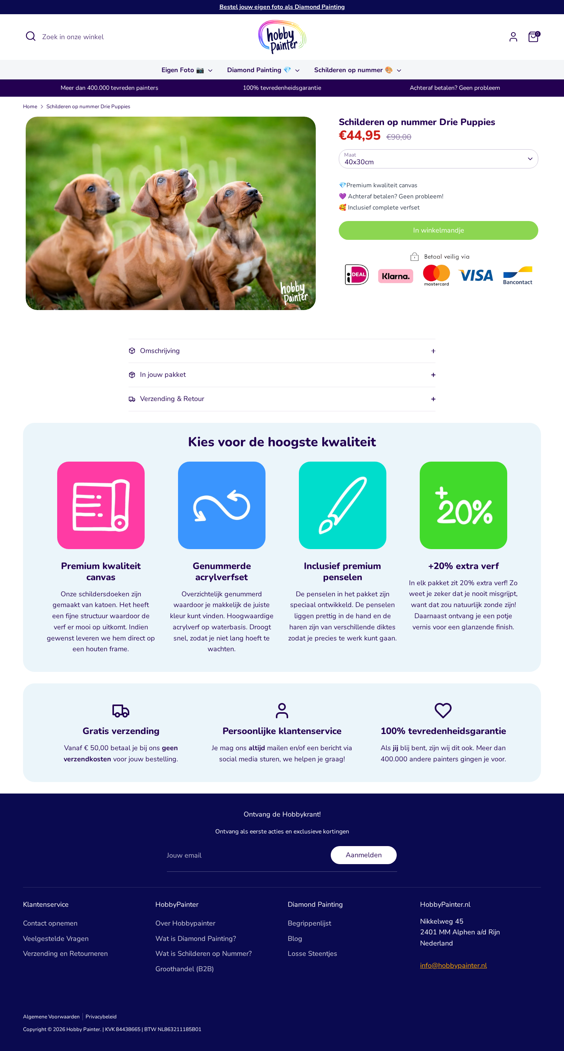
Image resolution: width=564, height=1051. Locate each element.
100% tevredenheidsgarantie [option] (282, 88)
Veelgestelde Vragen (56, 938)
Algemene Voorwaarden (51, 1016)
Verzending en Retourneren (65, 953)
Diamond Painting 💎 (260, 70)
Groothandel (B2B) (184, 968)
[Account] (513, 37)
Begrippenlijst (309, 923)
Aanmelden (364, 855)
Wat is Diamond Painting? (195, 938)
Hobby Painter (83, 1029)
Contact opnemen (50, 923)
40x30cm (359, 161)
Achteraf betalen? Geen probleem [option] (455, 88)
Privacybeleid (101, 1016)
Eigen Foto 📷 (184, 70)
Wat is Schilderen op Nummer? (203, 953)
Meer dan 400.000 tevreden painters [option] (109, 88)
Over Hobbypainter (185, 923)
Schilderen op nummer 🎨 (354, 70)
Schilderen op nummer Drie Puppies (88, 106)
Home (30, 106)
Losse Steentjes (312, 953)
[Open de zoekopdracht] (30, 36)
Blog (295, 938)
